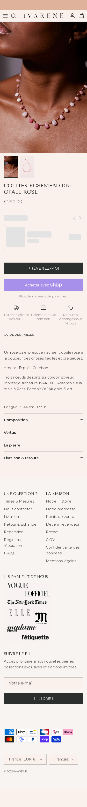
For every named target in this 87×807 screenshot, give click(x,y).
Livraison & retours (21, 458)
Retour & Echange (20, 524)
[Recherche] (16, 15)
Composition (16, 420)
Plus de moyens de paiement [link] (44, 296)
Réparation (13, 532)
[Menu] (5, 15)
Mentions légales (61, 561)
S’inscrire (43, 698)
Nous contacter (18, 509)
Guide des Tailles (19, 334)
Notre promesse (60, 509)
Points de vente (60, 516)
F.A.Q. (9, 553)
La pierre (12, 445)
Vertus (10, 432)
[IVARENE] (43, 16)
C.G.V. (50, 539)
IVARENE (20, 771)
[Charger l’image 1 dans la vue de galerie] (43, 87)
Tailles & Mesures (19, 501)
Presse (52, 532)
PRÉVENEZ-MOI (43, 268)
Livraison (11, 516)
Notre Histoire (58, 501)
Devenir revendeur (62, 524)
